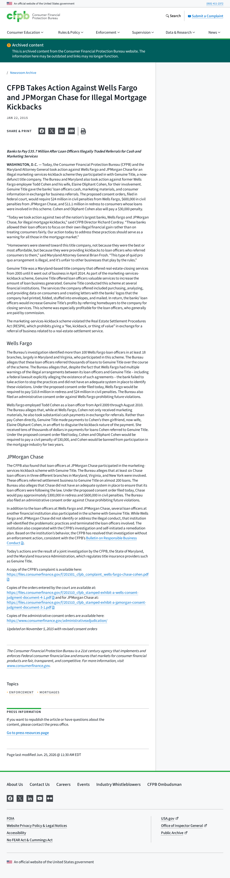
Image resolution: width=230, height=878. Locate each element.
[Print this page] (83, 131)
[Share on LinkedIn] (61, 130)
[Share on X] (51, 130)
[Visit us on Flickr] (49, 798)
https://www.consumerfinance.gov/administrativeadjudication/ (57, 620)
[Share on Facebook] (41, 130)
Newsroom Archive (23, 73)
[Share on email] (71, 130)
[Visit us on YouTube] (39, 798)
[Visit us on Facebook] (10, 798)
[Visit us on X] (20, 798)
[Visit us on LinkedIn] (30, 798)
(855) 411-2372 (214, 4)
